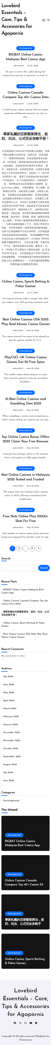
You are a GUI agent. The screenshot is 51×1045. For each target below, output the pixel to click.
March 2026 (9, 708)
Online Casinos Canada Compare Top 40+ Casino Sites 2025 (26, 97)
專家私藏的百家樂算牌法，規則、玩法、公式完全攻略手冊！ (24, 923)
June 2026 (8, 684)
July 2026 (8, 676)
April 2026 (8, 700)
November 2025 (11, 740)
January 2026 (10, 724)
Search (5, 558)
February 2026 (11, 716)
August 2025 (10, 764)
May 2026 (8, 692)
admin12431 (18, 66)
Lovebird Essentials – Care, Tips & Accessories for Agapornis (16, 20)
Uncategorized (25, 48)
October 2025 (10, 748)
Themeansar (25, 1040)
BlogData (41, 1036)
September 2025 (12, 756)
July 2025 (8, 772)
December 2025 (11, 732)
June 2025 (8, 780)
